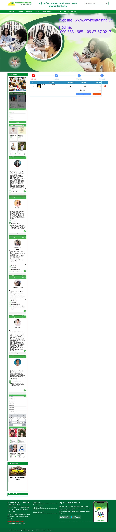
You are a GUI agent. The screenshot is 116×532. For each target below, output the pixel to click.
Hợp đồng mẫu (37, 509)
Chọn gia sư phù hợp (70, 11)
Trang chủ (12, 11)
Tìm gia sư (58, 11)
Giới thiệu (20, 11)
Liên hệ (37, 11)
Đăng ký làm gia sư (47, 11)
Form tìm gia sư (37, 502)
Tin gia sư (29, 11)
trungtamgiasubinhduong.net (24, 530)
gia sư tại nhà (35, 530)
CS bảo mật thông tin (38, 512)
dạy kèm (52, 530)
